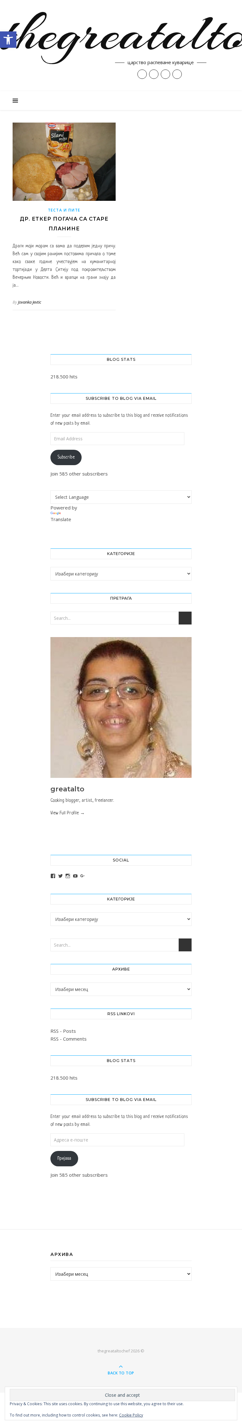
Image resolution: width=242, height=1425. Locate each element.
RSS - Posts (63, 1031)
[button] (8, 39)
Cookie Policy (131, 1415)
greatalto (67, 789)
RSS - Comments (68, 1039)
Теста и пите (64, 210)
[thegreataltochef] (121, 45)
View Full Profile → (67, 813)
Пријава (64, 1158)
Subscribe (66, 457)
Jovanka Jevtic (29, 302)
